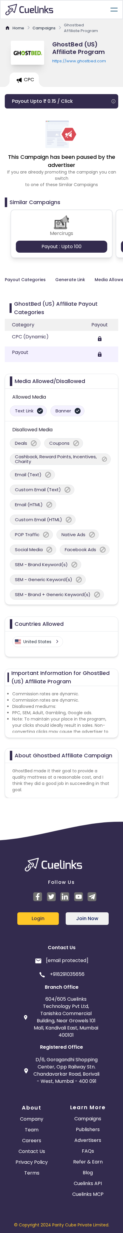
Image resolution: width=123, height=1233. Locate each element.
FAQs (88, 1151)
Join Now (87, 918)
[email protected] (67, 960)
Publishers (88, 1129)
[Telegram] (93, 897)
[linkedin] (66, 897)
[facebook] (38, 897)
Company (31, 1119)
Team (32, 1129)
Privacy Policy (32, 1162)
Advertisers (87, 1140)
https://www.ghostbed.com (79, 61)
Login (38, 918)
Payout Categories (25, 280)
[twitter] (52, 897)
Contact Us (32, 1151)
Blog (88, 1172)
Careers (31, 1140)
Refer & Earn (88, 1161)
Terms (31, 1172)
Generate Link (70, 280)
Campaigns (87, 1118)
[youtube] (79, 897)
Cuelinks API (88, 1183)
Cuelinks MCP (88, 1194)
